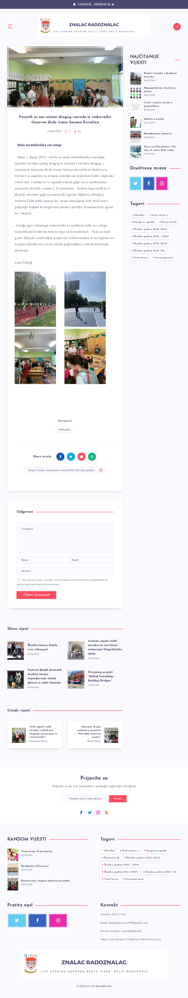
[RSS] (106, 812)
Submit (118, 799)
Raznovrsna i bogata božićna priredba (45, 881)
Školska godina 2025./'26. (149, 250)
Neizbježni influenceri (35, 866)
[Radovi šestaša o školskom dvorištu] (135, 78)
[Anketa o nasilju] (135, 122)
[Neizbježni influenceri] (12, 869)
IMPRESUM (102, 4)
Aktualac (65, 429)
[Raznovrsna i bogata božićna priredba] (12, 884)
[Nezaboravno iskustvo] (135, 136)
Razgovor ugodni (144, 222)
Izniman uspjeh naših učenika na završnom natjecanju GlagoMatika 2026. (105, 647)
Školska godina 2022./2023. (151, 229)
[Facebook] (81, 812)
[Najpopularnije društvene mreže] (135, 92)
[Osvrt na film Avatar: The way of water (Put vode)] (135, 151)
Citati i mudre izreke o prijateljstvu (158, 104)
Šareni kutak (169, 222)
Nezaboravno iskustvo (157, 134)
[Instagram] (98, 812)
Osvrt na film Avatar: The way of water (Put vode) (160, 148)
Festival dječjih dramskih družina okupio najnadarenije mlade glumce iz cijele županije (45, 676)
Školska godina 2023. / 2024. (151, 236)
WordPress (104, 986)
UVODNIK (84, 4)
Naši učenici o (160, 215)
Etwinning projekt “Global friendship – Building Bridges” (102, 676)
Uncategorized (164, 257)
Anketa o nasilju (154, 119)
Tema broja (141, 257)
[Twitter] (89, 812)
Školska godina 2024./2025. (151, 243)
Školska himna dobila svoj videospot (42, 647)
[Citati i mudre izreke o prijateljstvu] (135, 107)
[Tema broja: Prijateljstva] (12, 854)
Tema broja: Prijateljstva (36, 851)
